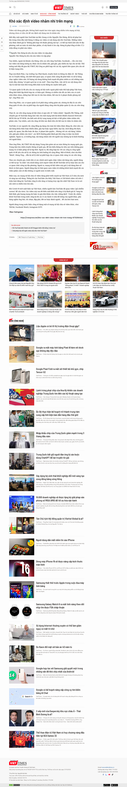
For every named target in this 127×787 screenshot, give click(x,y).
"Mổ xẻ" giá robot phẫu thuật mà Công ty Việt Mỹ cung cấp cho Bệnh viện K (100, 113)
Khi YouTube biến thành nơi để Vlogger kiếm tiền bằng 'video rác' (34, 228)
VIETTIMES (63, 7)
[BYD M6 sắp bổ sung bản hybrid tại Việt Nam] (104, 126)
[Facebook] (70, 26)
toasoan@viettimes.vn (107, 767)
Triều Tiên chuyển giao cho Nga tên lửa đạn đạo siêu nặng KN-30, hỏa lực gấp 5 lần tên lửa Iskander (100, 63)
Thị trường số (63, 14)
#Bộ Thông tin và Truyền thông (27, 237)
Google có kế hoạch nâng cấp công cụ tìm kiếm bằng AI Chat (58, 691)
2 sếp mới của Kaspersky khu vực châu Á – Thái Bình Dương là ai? (58, 713)
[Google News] (80, 26)
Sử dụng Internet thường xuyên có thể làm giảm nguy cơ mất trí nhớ (58, 627)
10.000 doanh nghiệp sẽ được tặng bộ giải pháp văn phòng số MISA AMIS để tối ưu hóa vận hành (60, 499)
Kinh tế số (34, 14)
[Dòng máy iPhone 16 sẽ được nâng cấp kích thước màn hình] (21, 568)
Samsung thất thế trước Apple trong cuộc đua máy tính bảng (60, 584)
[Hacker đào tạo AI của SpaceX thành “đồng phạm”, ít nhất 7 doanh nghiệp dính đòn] (77, 273)
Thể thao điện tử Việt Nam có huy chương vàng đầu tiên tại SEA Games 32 (60, 734)
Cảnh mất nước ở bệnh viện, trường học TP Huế (100, 89)
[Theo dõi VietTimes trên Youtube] (109, 774)
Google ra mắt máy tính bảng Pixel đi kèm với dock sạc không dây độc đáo (98, 191)
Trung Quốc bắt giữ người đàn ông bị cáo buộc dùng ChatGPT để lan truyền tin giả (57, 456)
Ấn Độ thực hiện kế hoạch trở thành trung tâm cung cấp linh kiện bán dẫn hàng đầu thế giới (98, 232)
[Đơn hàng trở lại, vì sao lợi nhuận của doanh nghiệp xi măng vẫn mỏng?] (49, 299)
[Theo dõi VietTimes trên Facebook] (103, 774)
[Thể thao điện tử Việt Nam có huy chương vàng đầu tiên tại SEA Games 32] (21, 739)
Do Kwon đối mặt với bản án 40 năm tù (54, 646)
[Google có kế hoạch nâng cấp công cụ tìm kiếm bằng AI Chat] (21, 696)
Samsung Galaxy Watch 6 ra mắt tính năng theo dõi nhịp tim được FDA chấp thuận (60, 606)
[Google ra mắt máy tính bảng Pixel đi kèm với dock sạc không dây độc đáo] (111, 190)
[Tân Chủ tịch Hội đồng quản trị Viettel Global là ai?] (21, 525)
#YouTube (40, 237)
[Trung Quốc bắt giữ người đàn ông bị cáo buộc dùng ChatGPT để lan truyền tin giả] (21, 461)
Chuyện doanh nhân (96, 14)
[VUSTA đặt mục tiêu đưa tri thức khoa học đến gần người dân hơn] (77, 299)
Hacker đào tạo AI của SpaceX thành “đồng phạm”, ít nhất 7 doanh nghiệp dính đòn (77, 285)
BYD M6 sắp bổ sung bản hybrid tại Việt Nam (100, 137)
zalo (106, 774)
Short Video (74, 14)
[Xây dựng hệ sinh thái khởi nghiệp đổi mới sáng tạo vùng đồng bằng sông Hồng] (21, 482)
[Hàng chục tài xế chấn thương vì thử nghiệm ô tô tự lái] (105, 299)
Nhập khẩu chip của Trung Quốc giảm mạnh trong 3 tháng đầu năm (60, 435)
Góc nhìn (25, 14)
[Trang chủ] (10, 14)
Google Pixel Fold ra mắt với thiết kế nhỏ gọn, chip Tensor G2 (98, 203)
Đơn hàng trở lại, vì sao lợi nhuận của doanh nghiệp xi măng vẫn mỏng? (49, 311)
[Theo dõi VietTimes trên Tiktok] (112, 774)
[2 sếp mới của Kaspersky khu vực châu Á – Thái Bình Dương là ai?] (21, 718)
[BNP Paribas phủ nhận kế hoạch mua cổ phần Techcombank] (21, 299)
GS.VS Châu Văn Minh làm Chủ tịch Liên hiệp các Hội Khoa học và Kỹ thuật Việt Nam (104, 285)
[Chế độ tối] (107, 7)
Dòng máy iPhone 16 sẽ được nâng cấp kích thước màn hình (59, 563)
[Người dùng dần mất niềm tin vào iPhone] (21, 546)
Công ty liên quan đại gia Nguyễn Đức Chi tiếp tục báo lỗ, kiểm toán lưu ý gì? (21, 284)
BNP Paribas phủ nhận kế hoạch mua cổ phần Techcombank (21, 311)
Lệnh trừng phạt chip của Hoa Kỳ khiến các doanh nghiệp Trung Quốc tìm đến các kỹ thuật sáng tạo (98, 217)
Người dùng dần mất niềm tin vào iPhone (55, 540)
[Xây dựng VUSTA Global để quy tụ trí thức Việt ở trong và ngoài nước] (49, 273)
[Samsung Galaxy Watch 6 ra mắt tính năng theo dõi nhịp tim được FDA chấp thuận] (21, 611)
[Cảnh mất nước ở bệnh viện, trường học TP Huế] (104, 78)
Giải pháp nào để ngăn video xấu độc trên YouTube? (29, 231)
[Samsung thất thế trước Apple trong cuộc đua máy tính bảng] (21, 589)
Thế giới (84, 14)
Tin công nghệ (17, 321)
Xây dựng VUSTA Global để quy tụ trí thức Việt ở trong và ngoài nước (49, 284)
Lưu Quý (14, 26)
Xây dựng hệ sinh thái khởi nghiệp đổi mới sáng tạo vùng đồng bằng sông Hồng (60, 477)
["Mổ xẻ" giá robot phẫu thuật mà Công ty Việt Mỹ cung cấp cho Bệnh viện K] (104, 101)
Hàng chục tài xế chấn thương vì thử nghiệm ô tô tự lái (105, 311)
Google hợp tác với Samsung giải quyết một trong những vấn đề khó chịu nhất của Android (59, 670)
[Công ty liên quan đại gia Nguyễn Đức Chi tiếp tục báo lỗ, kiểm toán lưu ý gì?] (21, 273)
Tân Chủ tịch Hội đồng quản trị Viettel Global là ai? (59, 518)
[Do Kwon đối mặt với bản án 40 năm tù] (21, 653)
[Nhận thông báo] (103, 7)
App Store (106, 785)
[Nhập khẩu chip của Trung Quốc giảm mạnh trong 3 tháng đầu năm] (21, 440)
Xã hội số (16, 14)
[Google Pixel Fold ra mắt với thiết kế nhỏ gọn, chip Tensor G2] (111, 202)
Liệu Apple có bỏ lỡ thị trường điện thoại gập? (98, 180)
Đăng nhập (113, 7)
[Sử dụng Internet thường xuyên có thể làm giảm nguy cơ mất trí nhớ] (21, 632)
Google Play (114, 785)
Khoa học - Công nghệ (48, 14)
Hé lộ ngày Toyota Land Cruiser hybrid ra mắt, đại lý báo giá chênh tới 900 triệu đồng (100, 162)
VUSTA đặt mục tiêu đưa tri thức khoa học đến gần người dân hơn (76, 311)
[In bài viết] (74, 26)
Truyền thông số (111, 14)
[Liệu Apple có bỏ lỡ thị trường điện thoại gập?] (111, 180)
